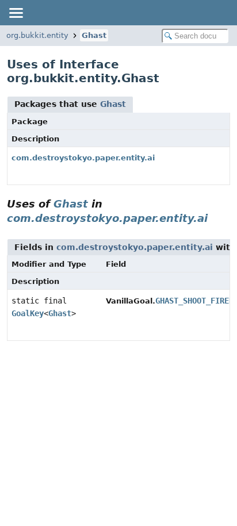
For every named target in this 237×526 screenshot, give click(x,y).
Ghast (94, 35)
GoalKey (28, 313)
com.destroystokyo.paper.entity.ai (83, 157)
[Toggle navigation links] (15, 13)
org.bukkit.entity (37, 35)
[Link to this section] (215, 218)
